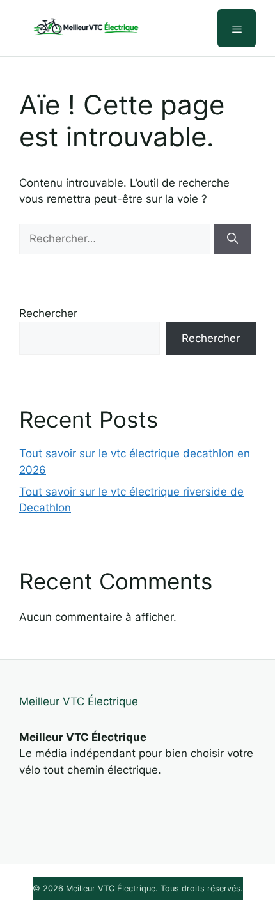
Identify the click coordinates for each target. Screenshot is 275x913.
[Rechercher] (232, 239)
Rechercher (48, 313)
